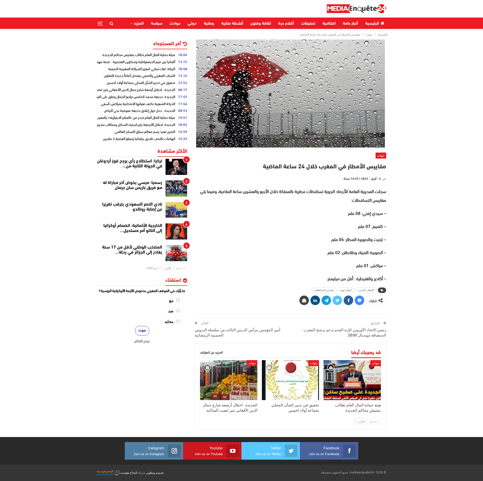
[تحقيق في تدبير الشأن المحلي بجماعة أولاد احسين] (290, 380)
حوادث (175, 24)
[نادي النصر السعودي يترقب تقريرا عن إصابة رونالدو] (176, 210)
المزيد (139, 24)
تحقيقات (308, 24)
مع (171, 300)
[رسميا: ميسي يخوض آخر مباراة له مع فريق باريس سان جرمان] (176, 188)
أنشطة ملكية (232, 24)
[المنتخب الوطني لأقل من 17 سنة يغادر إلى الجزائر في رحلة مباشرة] (176, 253)
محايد (169, 321)
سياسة (156, 24)
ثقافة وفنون (260, 24)
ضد (171, 311)
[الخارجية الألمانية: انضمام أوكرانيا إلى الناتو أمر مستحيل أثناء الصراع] (176, 231)
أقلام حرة (286, 24)
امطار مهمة (346, 290)
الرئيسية (372, 24)
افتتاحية (329, 24)
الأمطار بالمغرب (365, 290)
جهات (380, 155)
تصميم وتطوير (155, 472)
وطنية (209, 24)
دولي (192, 24)
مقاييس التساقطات (324, 290)
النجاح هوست (128, 472)
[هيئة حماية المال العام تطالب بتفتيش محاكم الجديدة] (352, 380)
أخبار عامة (350, 24)
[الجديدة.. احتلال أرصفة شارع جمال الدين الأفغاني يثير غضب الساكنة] (228, 380)
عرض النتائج (142, 341)
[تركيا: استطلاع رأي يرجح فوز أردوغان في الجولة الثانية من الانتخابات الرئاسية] (176, 167)
